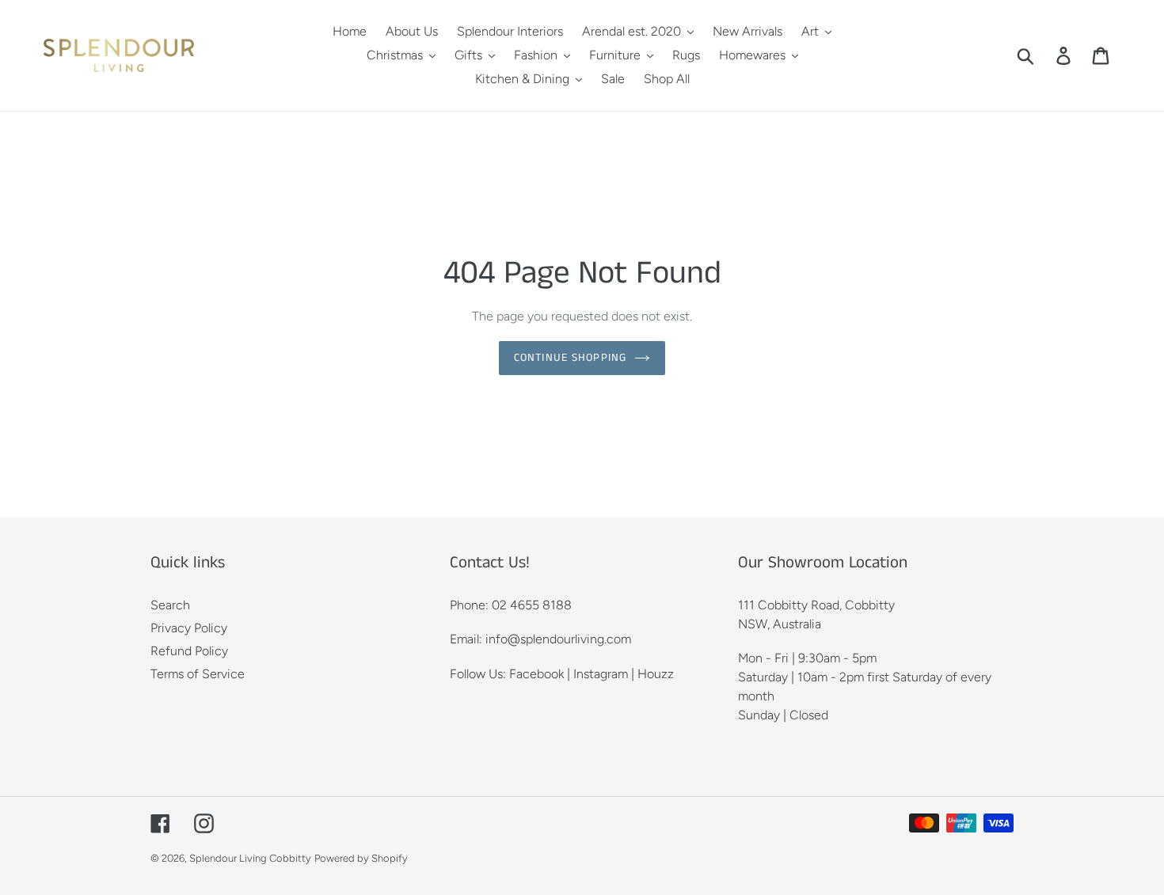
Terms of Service (197, 673)
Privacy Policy (188, 627)
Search (170, 604)
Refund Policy (189, 650)
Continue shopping (570, 358)
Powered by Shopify (361, 858)
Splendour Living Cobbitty (250, 858)
